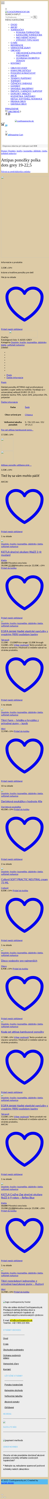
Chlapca (29, 415)
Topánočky (17, 30)
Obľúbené (9, 1407)
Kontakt (16, 63)
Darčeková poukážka (11, 807)
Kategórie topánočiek (29, 35)
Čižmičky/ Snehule (21, 83)
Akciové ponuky (11, 1402)
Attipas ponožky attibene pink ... (16, 465)
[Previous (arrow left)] (2, 1497)
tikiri (3, 729)
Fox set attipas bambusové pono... (17, 430)
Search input (13, 14)
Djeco (4, 966)
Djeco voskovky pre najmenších (19, 961)
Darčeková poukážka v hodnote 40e (21, 801)
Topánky (16, 81)
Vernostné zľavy (21, 48)
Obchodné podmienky (13, 1350)
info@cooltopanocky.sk (21, 1320)
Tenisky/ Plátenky (21, 78)
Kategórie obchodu (13, 1390)
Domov (4, 151)
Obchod (15, 50)
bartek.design (7, 1483)
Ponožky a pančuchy (23, 73)
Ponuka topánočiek (28, 32)
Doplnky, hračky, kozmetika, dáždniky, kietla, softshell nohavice (26, 96)
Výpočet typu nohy (27, 40)
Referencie (17, 45)
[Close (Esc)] (2, 1494)
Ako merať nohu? (26, 37)
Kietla (4, 560)
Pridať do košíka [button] (8, 568)
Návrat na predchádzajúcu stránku (15, 171)
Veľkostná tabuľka (13, 1396)
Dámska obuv (19, 104)
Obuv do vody (19, 68)
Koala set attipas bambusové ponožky (22, 1032)
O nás (14, 43)
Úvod (14, 25)
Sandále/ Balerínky (22, 89)
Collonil (4, 888)
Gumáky (15, 86)
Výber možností (21, 645)
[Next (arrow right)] (5, 1497)
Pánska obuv (18, 101)
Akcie (14, 76)
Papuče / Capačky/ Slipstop (26, 91)
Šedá (27, 407)
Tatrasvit (5, 640)
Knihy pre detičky (21, 70)
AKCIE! (14, 27)
